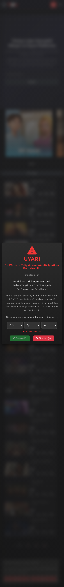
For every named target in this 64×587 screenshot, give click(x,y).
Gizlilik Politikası (33, 331)
